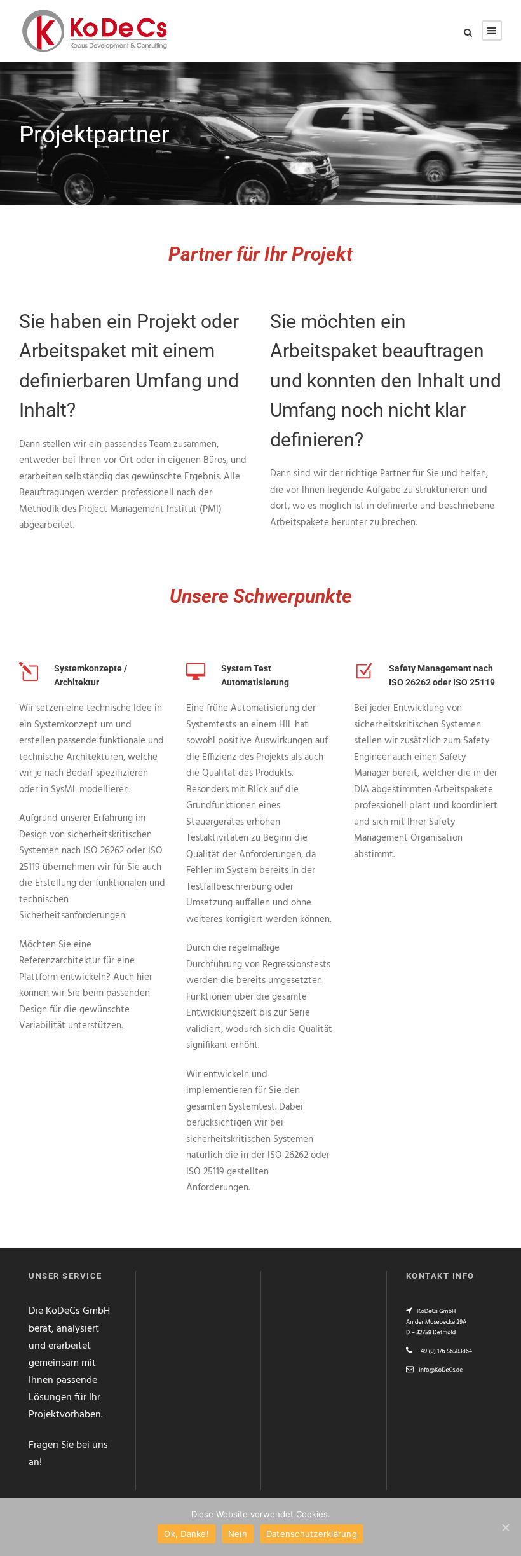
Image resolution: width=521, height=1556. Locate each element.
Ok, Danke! (186, 1534)
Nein (237, 1534)
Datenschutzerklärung (311, 1534)
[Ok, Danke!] (505, 1527)
